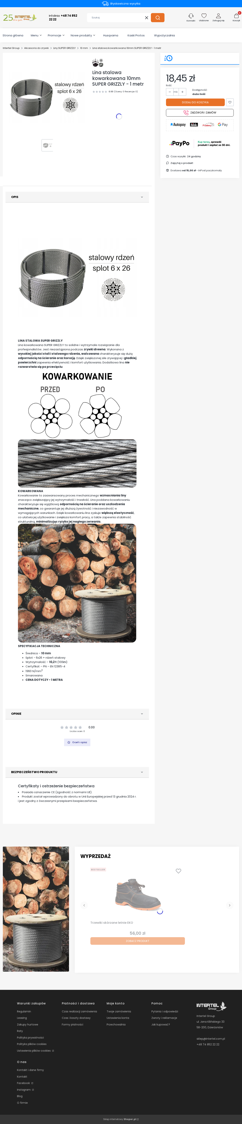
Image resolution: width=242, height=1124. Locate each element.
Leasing (22, 1018)
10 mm (84, 48)
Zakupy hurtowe (27, 1024)
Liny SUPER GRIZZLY (64, 48)
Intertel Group (11, 48)
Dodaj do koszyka (195, 102)
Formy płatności (72, 1024)
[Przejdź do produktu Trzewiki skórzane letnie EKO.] (137, 892)
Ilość (169, 85)
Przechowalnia (116, 1024)
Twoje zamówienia (119, 1011)
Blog (19, 1096)
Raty (20, 1031)
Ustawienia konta (118, 1018)
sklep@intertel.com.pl (211, 1039)
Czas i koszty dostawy (76, 1018)
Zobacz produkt (137, 941)
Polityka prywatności (30, 1037)
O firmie (22, 1103)
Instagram (24, 1090)
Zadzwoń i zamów (203, 112)
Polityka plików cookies (32, 1044)
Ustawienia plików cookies (34, 1051)
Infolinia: (63, 17)
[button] (157, 17)
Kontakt (22, 1077)
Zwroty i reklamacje (164, 1018)
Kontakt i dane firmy (30, 1070)
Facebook (24, 1083)
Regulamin (24, 1011)
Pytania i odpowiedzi (164, 1011)
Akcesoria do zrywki (36, 48)
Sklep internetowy (119, 1119)
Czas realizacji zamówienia (79, 1011)
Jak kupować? (160, 1024)
